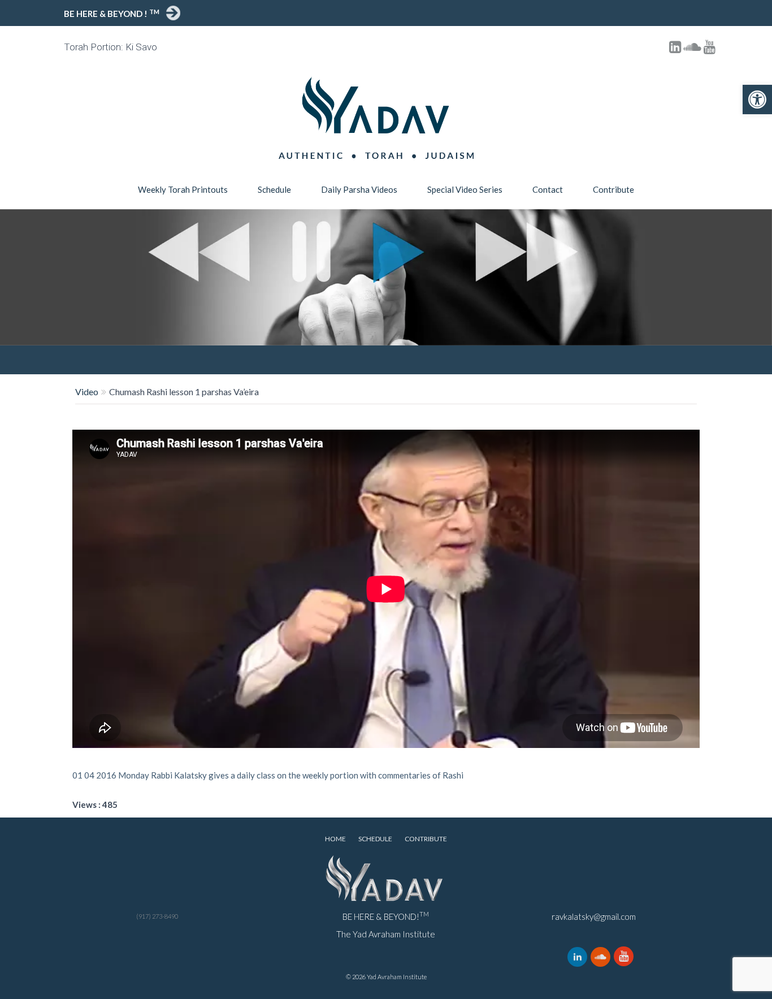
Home (335, 838)
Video (86, 391)
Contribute (613, 189)
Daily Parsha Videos (359, 189)
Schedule (274, 189)
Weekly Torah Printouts (183, 189)
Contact (547, 189)
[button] (757, 99)
